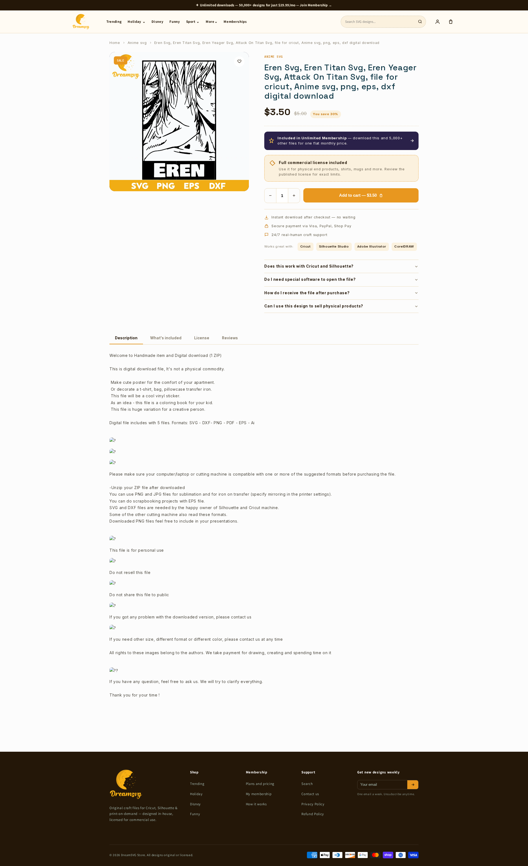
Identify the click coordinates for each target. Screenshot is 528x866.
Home (114, 43)
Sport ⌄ (193, 21)
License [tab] (201, 338)
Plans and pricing (260, 783)
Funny (174, 21)
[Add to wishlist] (239, 61)
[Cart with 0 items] (451, 22)
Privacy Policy (312, 804)
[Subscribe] (412, 784)
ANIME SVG (273, 56)
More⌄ (212, 21)
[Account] (437, 22)
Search (307, 783)
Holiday (196, 794)
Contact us (310, 794)
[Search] (420, 21)
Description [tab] (126, 338)
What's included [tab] (166, 338)
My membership (259, 794)
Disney (157, 21)
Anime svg (137, 43)
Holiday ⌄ (136, 21)
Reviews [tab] (230, 338)
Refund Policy (312, 814)
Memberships (235, 21)
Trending (114, 21)
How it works (256, 804)
